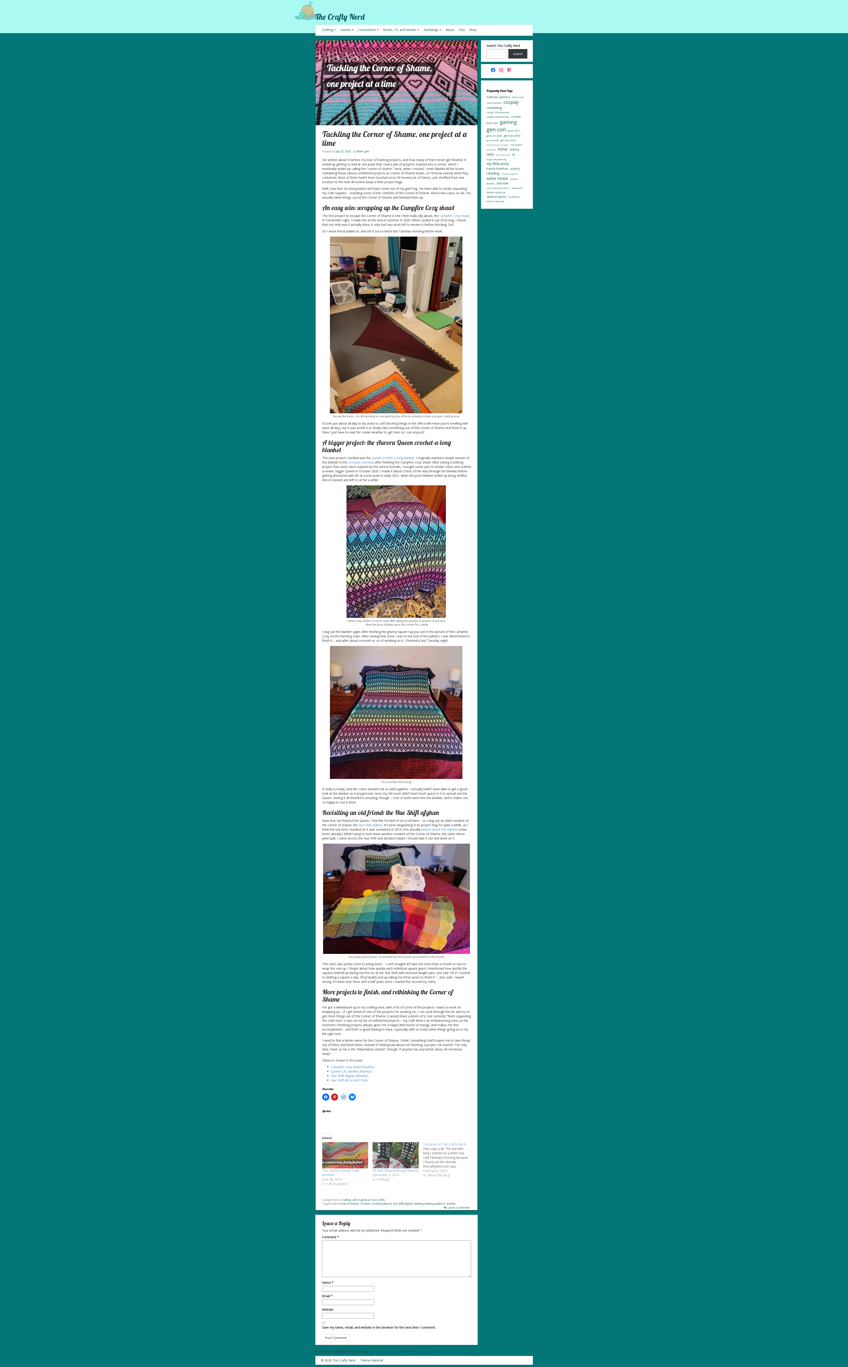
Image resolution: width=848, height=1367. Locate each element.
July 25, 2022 (343, 151)
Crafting (327, 30)
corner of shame (348, 1204)
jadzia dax (491, 149)
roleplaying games (510, 174)
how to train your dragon (497, 145)
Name (327, 1282)
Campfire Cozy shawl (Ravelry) (352, 1067)
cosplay (511, 102)
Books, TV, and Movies (399, 30)
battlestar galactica (498, 97)
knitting (418, 1204)
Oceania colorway (361, 462)
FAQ (462, 30)
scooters (514, 179)
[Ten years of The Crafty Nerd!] (448, 1159)
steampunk (516, 188)
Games (346, 30)
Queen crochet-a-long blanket (393, 458)
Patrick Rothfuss (497, 169)
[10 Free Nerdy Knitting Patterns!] (396, 1155)
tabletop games (496, 197)
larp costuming (503, 155)
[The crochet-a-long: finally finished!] (345, 1155)
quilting (515, 169)
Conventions (367, 30)
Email (327, 1296)
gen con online (508, 140)
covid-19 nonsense (497, 112)
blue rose (518, 97)
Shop (473, 30)
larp (490, 154)
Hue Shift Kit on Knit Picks (349, 1080)
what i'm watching (495, 201)
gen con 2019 (512, 136)
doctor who (492, 123)
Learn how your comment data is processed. (404, 1351)
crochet (365, 1204)
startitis (451, 1204)
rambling (493, 173)
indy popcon (516, 144)
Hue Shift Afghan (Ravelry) (349, 1076)
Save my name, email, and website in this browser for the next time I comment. (379, 1327)
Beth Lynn (363, 151)
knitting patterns (435, 1204)
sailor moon (497, 178)
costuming (494, 107)
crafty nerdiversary (497, 116)
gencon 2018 (494, 135)
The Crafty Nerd (340, 17)
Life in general (361, 1200)
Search (518, 54)
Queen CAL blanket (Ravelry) (351, 1071)
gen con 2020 (492, 140)
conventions (494, 102)
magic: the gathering (496, 159)
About (450, 30)
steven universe (495, 192)
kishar (503, 149)
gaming (508, 122)
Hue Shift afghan (370, 825)
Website (327, 1309)
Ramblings (431, 30)
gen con (496, 129)
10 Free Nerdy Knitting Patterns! (395, 1170)
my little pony (497, 163)
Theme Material (371, 1360)
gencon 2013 (514, 130)
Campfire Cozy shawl (454, 216)
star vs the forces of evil (497, 188)
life (513, 154)
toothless (514, 196)
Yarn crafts (378, 1200)
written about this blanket (439, 829)
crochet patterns (381, 1204)
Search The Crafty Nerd (503, 46)
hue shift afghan (403, 1204)
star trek (502, 183)
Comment (330, 1237)
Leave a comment (459, 1207)
